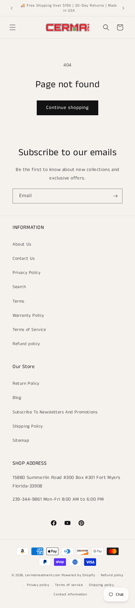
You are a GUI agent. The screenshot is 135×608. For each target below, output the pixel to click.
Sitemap (21, 440)
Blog (17, 398)
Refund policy (26, 344)
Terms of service (69, 585)
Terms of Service (29, 330)
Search (19, 287)
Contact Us (24, 258)
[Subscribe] (115, 196)
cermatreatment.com (42, 575)
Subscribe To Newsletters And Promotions (55, 412)
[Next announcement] (123, 8)
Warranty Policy (28, 315)
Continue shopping (67, 107)
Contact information (70, 594)
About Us (22, 244)
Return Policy (26, 383)
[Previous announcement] (12, 8)
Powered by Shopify (78, 575)
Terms (18, 301)
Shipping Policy (28, 426)
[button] (12, 27)
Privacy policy (38, 585)
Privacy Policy (26, 273)
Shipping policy (101, 585)
